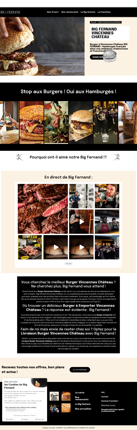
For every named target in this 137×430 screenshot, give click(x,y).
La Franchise (104, 12)
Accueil (93, 22)
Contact (104, 397)
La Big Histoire (88, 12)
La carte (79, 393)
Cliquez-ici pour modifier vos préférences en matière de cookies (68, 428)
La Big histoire (82, 404)
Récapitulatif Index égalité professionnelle (112, 410)
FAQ (103, 392)
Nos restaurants (69, 12)
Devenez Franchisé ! (109, 401)
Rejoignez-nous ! (108, 405)
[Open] (43, 209)
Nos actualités (83, 409)
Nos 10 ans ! (53, 12)
